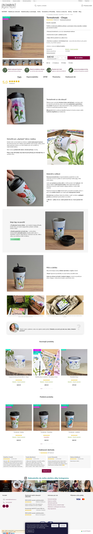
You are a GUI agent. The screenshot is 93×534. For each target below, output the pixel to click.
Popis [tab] (19, 77)
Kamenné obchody (6, 1)
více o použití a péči (15, 239)
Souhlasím (62, 525)
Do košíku (80, 57)
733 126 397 (9, 502)
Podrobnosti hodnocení (65, 19)
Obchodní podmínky (27, 1)
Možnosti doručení (51, 53)
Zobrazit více (46, 471)
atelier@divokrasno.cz (11, 499)
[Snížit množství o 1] (59, 57)
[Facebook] (3, 506)
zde (44, 527)
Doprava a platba (16, 1)
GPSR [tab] (45, 77)
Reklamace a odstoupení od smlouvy (56, 506)
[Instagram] (7, 506)
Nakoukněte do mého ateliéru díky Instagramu (48, 478)
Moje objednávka (52, 508)
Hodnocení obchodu (46, 450)
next (90, 368)
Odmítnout (54, 525)
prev (3, 368)
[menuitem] (4, 11)
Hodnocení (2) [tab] (70, 77)
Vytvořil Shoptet (87, 531)
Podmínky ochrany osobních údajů (56, 504)
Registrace (87, 0)
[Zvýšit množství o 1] (65, 57)
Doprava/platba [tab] (32, 77)
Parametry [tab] (56, 77)
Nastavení (30, 531)
